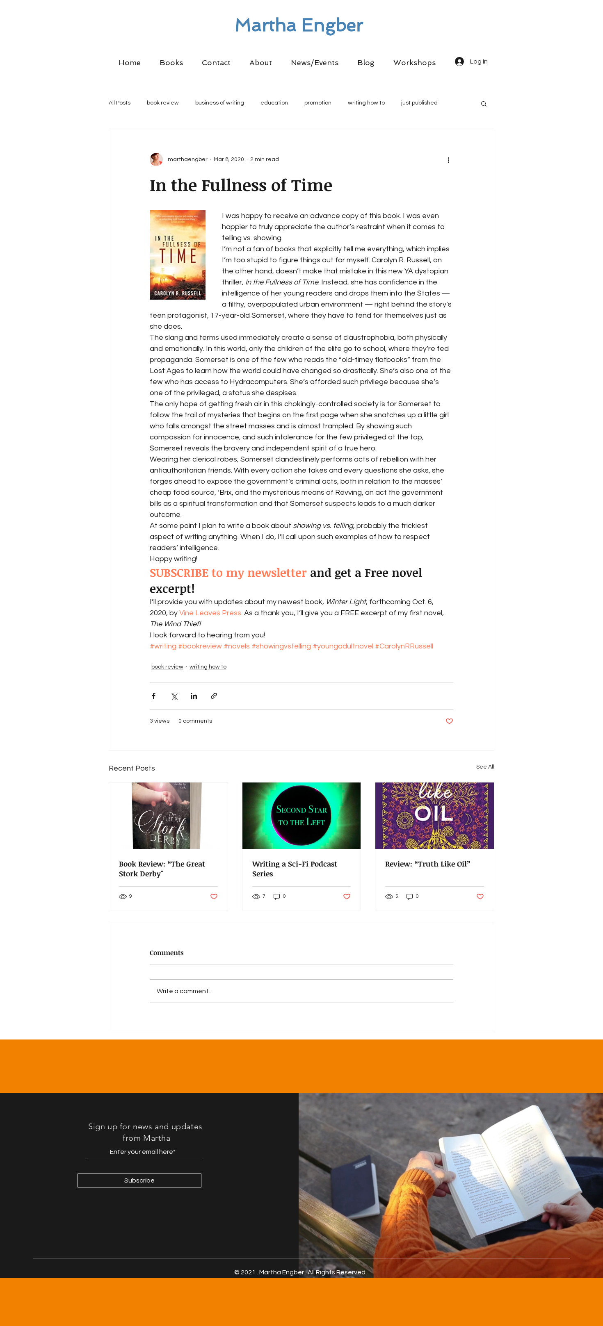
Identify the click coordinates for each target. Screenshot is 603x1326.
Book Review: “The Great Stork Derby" (162, 868)
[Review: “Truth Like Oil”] (434, 815)
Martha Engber (299, 25)
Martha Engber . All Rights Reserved (312, 1272)
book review (163, 103)
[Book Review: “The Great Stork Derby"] (168, 815)
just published (419, 103)
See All (485, 767)
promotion (317, 103)
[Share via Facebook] (154, 696)
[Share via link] (214, 696)
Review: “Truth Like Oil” (428, 864)
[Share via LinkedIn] (194, 696)
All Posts (119, 103)
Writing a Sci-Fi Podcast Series (294, 868)
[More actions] (448, 159)
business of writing (219, 103)
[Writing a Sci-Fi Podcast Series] (301, 815)
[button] (171, 63)
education (274, 103)
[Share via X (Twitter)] (174, 696)
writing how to (366, 103)
